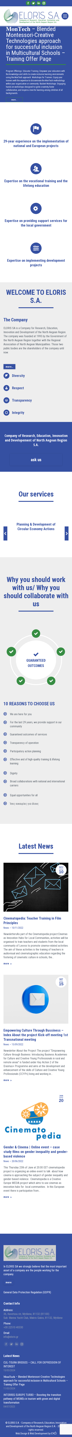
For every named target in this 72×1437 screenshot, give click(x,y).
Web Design (21, 1433)
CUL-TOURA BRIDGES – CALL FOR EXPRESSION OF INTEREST (32, 1364)
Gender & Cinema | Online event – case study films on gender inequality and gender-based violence (35, 1151)
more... (14, 99)
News (6, 927)
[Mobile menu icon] (65, 16)
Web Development (39, 1433)
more (6, 963)
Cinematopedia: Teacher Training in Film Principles (32, 920)
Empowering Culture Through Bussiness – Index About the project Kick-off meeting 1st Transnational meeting (35, 1035)
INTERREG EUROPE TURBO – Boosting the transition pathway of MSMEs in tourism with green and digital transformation (32, 1398)
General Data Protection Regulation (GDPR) (27, 1292)
